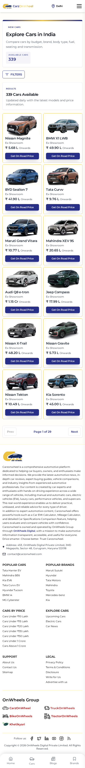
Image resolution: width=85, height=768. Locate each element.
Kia (48, 599)
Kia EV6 (7, 580)
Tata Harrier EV (11, 570)
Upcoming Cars (55, 616)
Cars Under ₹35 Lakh (15, 631)
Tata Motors (53, 580)
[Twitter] (39, 738)
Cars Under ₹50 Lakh (15, 636)
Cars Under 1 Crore (14, 640)
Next (74, 432)
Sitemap (7, 672)
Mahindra (52, 585)
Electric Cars (53, 621)
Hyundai (51, 575)
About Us (8, 662)
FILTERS (16, 74)
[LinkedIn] (47, 738)
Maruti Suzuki (54, 570)
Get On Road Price (22, 155)
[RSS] (69, 738)
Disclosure (52, 672)
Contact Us (9, 667)
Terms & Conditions (58, 667)
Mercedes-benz (55, 595)
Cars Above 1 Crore (14, 645)
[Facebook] (32, 738)
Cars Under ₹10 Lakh (15, 616)
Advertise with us (56, 682)
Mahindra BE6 (11, 575)
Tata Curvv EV (11, 585)
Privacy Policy (54, 662)
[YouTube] (54, 738)
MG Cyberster (10, 599)
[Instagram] (61, 738)
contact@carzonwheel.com (24, 554)
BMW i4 (7, 595)
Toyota (50, 590)
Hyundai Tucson (12, 590)
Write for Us (53, 677)
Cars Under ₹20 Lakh (15, 626)
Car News (52, 626)
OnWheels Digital (24, 530)
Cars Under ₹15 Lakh (15, 621)
